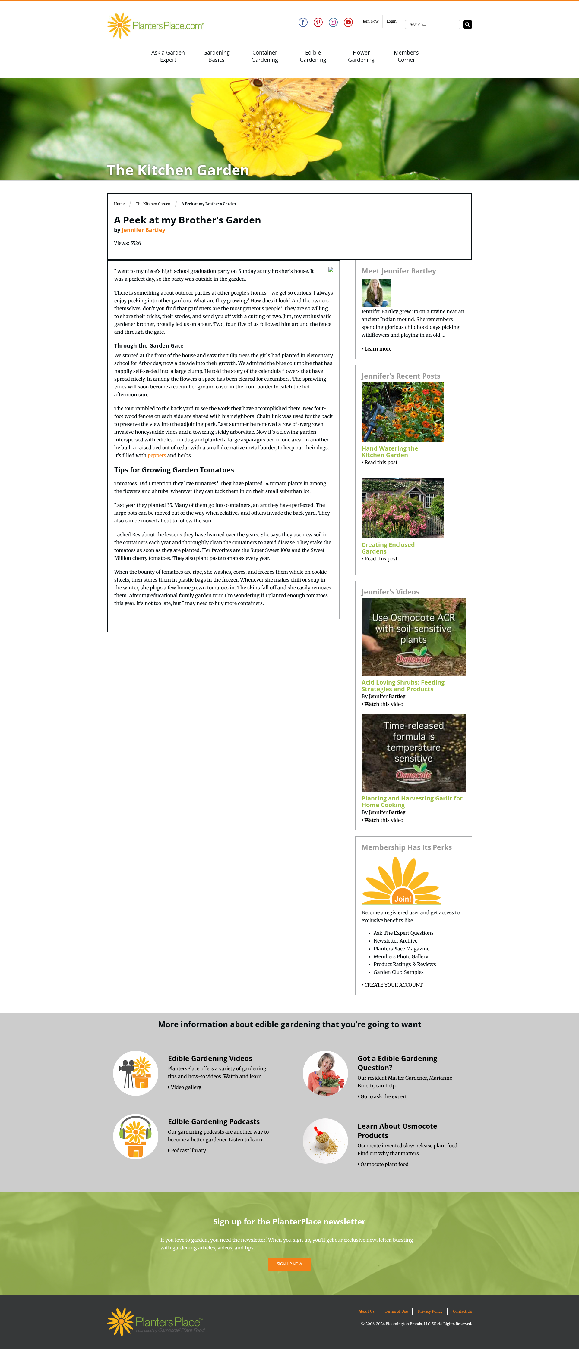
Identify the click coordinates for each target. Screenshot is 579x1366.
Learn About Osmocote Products (397, 1130)
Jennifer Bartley (143, 229)
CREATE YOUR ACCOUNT (393, 985)
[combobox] (432, 24)
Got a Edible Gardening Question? (397, 1062)
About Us (367, 1311)
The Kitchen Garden (153, 203)
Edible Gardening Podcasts (214, 1121)
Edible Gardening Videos (210, 1058)
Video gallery (185, 1087)
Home (119, 203)
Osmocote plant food (384, 1164)
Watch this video (383, 704)
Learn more (377, 349)
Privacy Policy (430, 1311)
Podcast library (188, 1150)
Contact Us (462, 1311)
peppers (157, 455)
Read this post (380, 462)
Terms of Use (396, 1311)
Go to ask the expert (383, 1096)
